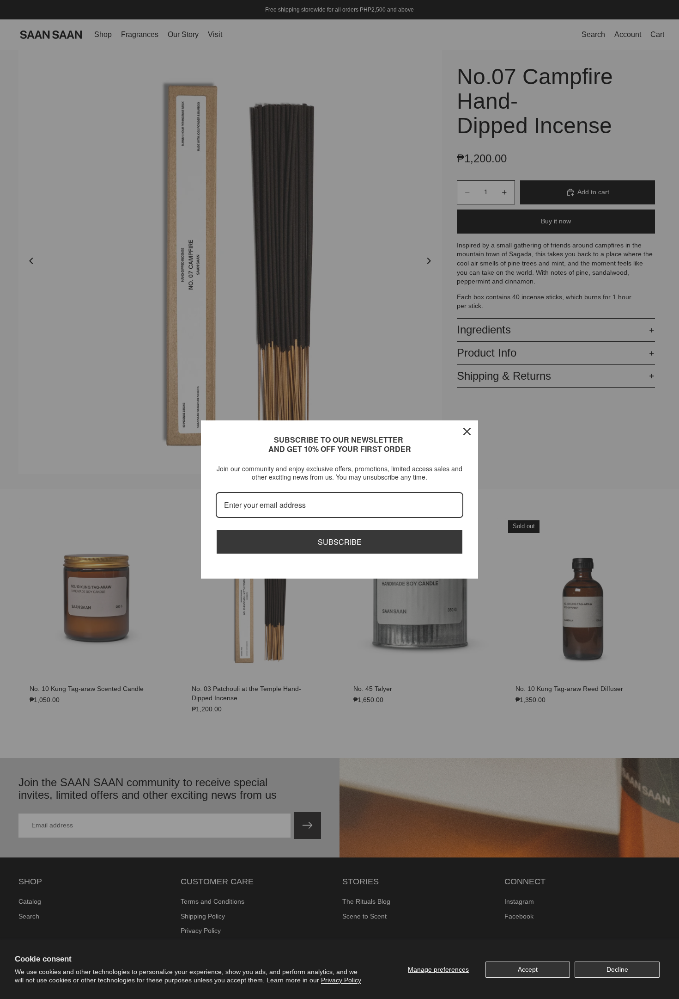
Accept (528, 969)
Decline (617, 969)
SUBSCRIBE (340, 541)
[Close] (467, 431)
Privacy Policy (341, 980)
